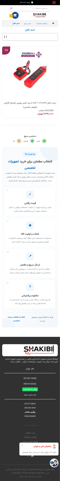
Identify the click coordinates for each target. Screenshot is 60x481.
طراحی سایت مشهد (34, 476)
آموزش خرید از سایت (30, 441)
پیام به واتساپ (30, 389)
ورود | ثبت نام (25, 2)
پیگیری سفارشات (30, 437)
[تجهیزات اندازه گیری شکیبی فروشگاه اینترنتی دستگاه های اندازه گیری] (40, 15)
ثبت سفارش (30, 432)
